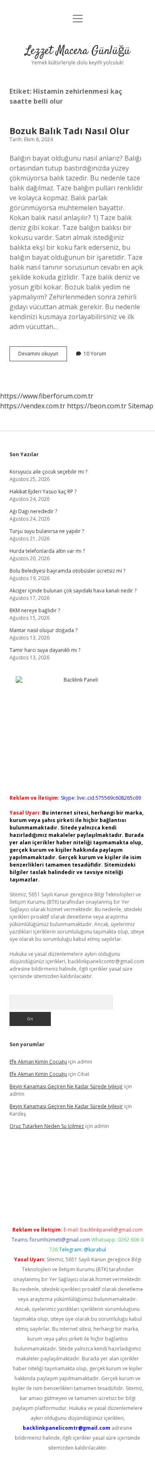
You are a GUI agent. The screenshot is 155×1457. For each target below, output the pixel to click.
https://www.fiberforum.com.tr (46, 395)
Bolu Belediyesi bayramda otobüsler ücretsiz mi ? (67, 570)
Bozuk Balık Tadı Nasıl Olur (69, 131)
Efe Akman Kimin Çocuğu (38, 1061)
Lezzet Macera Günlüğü (77, 51)
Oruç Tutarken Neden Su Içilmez (47, 1126)
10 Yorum (94, 353)
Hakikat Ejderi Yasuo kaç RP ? (43, 491)
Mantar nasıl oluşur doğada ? (43, 630)
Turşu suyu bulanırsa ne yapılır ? (47, 531)
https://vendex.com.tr (32, 405)
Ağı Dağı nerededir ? (33, 511)
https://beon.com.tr (96, 405)
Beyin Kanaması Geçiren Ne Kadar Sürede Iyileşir (66, 1086)
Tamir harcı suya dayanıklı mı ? (45, 650)
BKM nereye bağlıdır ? (35, 610)
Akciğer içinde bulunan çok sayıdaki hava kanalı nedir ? (73, 590)
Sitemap (140, 405)
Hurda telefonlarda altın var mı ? (47, 550)
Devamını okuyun (42, 355)
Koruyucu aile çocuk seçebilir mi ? (48, 471)
